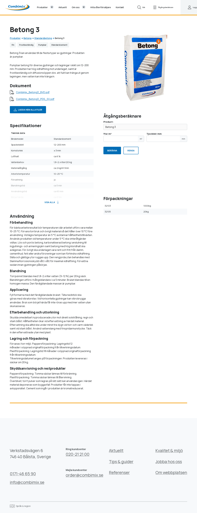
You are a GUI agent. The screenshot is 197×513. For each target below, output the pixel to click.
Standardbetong (43, 38)
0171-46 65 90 (23, 473)
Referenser (119, 472)
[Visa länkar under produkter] (52, 7)
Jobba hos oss (168, 461)
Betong (27, 38)
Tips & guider (121, 461)
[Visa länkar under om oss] (83, 7)
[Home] (17, 7)
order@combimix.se (84, 475)
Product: (108, 121)
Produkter (15, 38)
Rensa (131, 150)
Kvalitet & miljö (169, 450)
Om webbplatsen (171, 472)
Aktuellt (116, 450)
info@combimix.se (27, 482)
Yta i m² (122, 136)
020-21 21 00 (77, 454)
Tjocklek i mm (166, 136)
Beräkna (112, 150)
